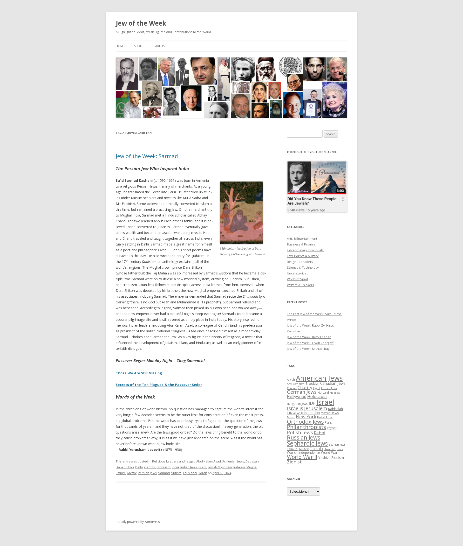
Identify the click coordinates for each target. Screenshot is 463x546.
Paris (328, 422)
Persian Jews (147, 473)
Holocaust (317, 396)
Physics (331, 428)
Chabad (292, 388)
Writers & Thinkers (300, 285)
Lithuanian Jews (296, 413)
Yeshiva (324, 457)
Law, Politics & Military (303, 256)
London (313, 412)
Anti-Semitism (296, 383)
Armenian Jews (233, 461)
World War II (302, 456)
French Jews (329, 388)
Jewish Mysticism (220, 467)
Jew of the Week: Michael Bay (308, 348)
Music (291, 417)
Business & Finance (301, 244)
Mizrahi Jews (330, 413)
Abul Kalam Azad (208, 461)
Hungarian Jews (297, 404)
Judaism (239, 467)
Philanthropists (306, 427)
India (175, 467)
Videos (159, 46)
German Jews (302, 392)
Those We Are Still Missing (139, 373)
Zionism (337, 457)
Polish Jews (300, 432)
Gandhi (149, 467)
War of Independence (303, 452)
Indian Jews (188, 467)
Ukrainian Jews (333, 449)
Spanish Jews (337, 444)
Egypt (316, 388)
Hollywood (296, 396)
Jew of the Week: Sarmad (147, 156)
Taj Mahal (190, 473)
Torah (202, 473)
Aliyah (291, 379)
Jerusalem (315, 408)
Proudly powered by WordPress (138, 522)
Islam (202, 467)
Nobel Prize (325, 417)
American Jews (319, 378)
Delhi (139, 467)
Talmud (292, 449)
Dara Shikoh (125, 467)
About (139, 46)
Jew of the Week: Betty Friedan (309, 337)
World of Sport (297, 279)
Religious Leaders (165, 461)
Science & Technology (303, 267)
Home (120, 46)
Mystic (131, 473)
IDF (312, 403)
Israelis (295, 408)
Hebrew (335, 392)
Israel (325, 402)
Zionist (294, 462)
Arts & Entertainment (302, 238)
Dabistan (252, 461)
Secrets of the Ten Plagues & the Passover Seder (159, 384)
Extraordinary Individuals (305, 250)
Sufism (176, 473)
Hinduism (163, 467)
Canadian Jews (333, 383)
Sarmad (164, 473)
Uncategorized (297, 273)
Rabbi (319, 432)
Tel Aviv (304, 449)
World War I (330, 452)
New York (306, 416)
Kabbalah (335, 408)
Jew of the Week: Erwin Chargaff (310, 343)
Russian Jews (303, 437)
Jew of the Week (141, 23)
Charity (305, 387)
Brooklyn (312, 383)
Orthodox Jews (305, 421)
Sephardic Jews (307, 443)
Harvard (323, 393)
